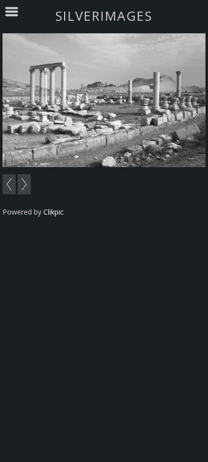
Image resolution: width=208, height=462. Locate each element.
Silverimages (104, 15)
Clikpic (53, 212)
